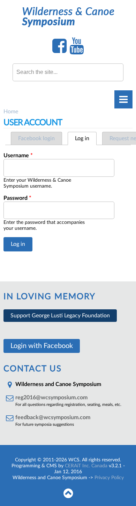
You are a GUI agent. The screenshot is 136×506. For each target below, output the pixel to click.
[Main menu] (123, 99)
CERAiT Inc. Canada (86, 465)
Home (10, 111)
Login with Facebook (41, 345)
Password (17, 198)
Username (18, 155)
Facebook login (36, 138)
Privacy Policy (109, 477)
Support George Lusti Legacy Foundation (60, 315)
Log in (86, 138)
